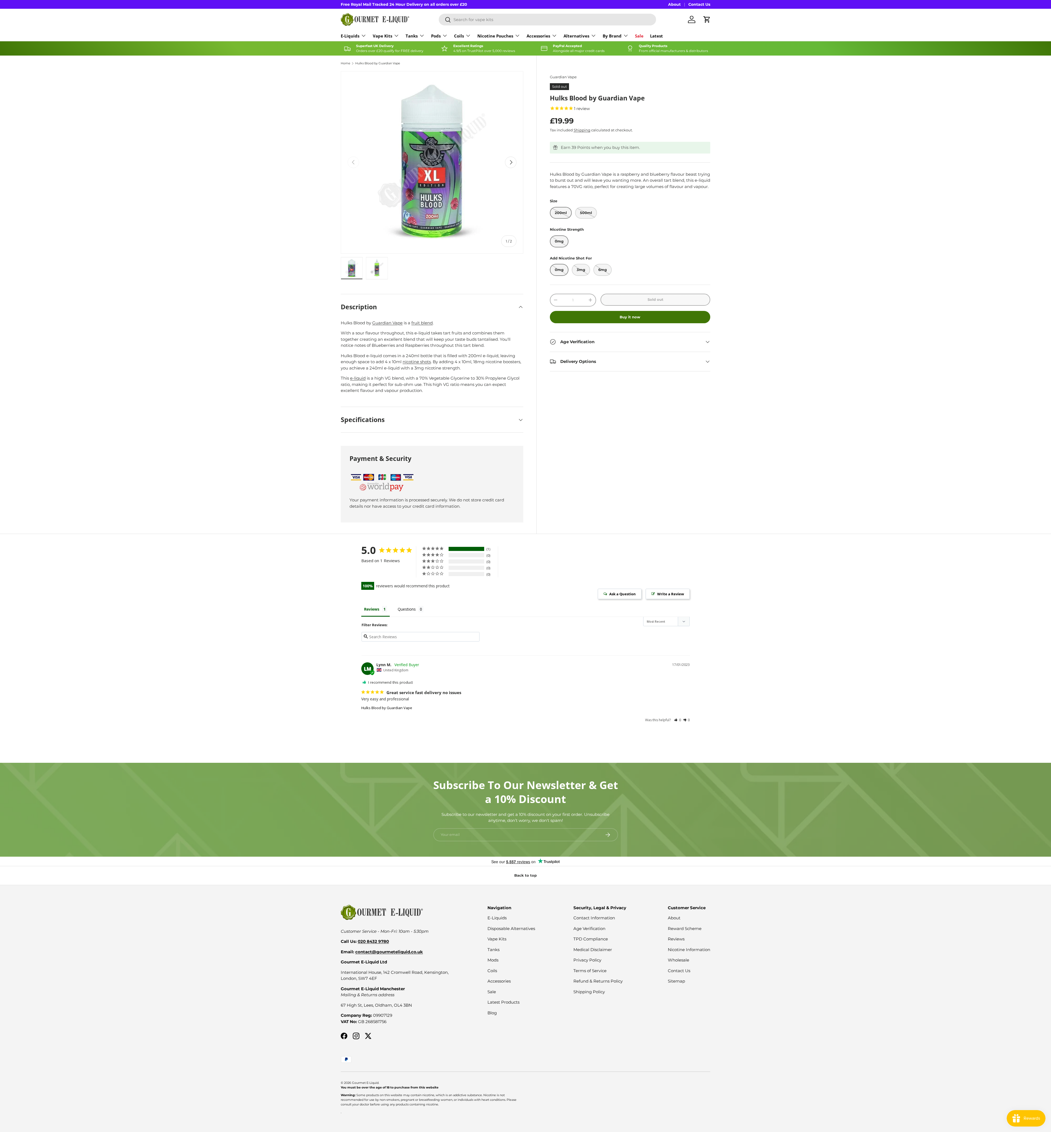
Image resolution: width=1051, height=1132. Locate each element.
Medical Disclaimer (592, 949)
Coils (459, 36)
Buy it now (630, 317)
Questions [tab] (407, 609)
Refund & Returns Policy (598, 981)
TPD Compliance (590, 939)
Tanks (412, 36)
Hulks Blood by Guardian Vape (377, 63)
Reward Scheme (684, 928)
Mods (492, 960)
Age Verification (589, 928)
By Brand (612, 36)
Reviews (676, 939)
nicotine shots (417, 361)
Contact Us (699, 4)
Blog (492, 1012)
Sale (639, 36)
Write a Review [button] (670, 593)
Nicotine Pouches (495, 36)
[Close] (1041, 1018)
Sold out (655, 299)
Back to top (525, 875)
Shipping (582, 130)
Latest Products (503, 1002)
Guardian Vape (563, 77)
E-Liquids (350, 36)
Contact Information (594, 917)
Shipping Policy (589, 991)
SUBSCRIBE (978, 1098)
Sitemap (676, 981)
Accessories (538, 36)
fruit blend (422, 322)
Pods (436, 36)
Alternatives (576, 36)
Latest (656, 36)
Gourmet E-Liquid (365, 1083)
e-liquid (358, 378)
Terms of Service (590, 970)
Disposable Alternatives (511, 928)
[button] (677, 720)
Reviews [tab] (371, 609)
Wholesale (678, 960)
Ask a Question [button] (622, 593)
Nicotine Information (689, 949)
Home (345, 63)
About (674, 4)
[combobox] (547, 19)
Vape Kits (382, 36)
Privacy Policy (587, 960)
